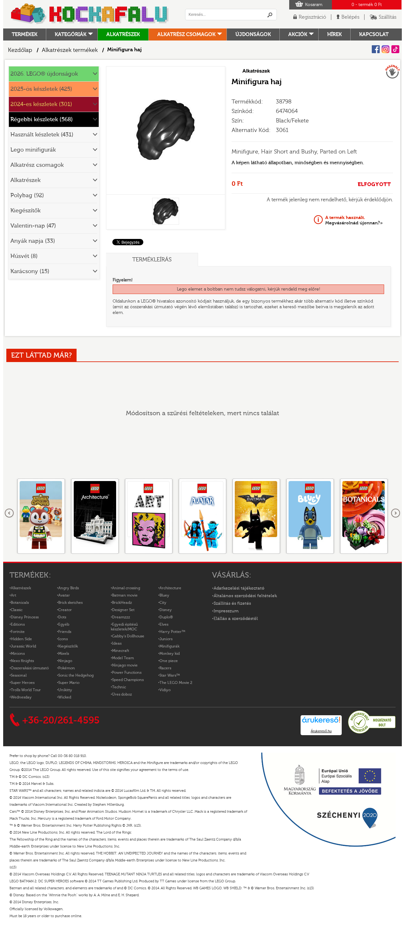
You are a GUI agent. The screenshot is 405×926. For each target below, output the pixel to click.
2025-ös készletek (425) (41, 89)
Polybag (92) (27, 195)
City (162, 602)
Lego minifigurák (33, 150)
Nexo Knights (22, 661)
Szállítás (387, 17)
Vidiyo (165, 690)
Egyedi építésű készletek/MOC (124, 626)
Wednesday (21, 697)
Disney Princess (25, 617)
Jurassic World (23, 646)
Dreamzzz (121, 617)
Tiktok (395, 49)
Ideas (117, 643)
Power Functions (126, 672)
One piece (168, 661)
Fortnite (18, 631)
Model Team (123, 658)
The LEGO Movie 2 (175, 682)
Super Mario (68, 682)
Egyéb (63, 624)
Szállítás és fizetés (232, 603)
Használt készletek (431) (41, 134)
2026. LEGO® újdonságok (44, 74)
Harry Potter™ (172, 631)
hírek (334, 34)
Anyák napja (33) (32, 241)
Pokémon (66, 668)
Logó (90, 14)
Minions (18, 653)
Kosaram (313, 4)
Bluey (164, 595)
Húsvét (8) (24, 256)
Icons (63, 639)
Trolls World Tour (26, 690)
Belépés (350, 17)
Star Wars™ (169, 675)
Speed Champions (128, 680)
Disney (165, 610)
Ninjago (65, 661)
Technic (119, 687)
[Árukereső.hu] (372, 732)
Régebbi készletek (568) (41, 119)
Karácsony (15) (29, 271)
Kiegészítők (25, 210)
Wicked (64, 697)
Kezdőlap (20, 50)
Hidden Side (21, 639)
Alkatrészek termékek (70, 50)
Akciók (297, 34)
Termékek (24, 34)
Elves (163, 624)
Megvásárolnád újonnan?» (354, 220)
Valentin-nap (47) (33, 225)
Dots (62, 617)
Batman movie (125, 595)
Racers (165, 668)
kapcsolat (374, 34)
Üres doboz (122, 694)
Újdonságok (253, 34)
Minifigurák (169, 646)
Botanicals (20, 602)
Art (13, 595)
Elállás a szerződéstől (236, 618)
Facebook (376, 49)
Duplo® (166, 617)
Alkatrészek (123, 34)
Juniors (165, 639)
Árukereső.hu (321, 731)
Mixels (63, 653)
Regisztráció (312, 17)
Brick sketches (70, 602)
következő (395, 513)
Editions (18, 624)
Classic (16, 610)
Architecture (170, 588)
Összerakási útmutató (30, 668)
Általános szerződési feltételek (245, 595)
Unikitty (65, 690)
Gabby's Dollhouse (128, 636)
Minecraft (120, 650)
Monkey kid (169, 653)
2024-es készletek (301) (41, 104)
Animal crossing (126, 588)
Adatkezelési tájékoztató (239, 588)
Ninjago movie (125, 665)
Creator (65, 610)
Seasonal (19, 675)
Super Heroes (22, 682)
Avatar (64, 595)
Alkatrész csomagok (186, 34)
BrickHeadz (122, 602)
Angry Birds (68, 588)
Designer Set (123, 610)
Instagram (385, 49)
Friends (64, 631)
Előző (9, 513)
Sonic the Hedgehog (76, 675)
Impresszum (226, 611)
